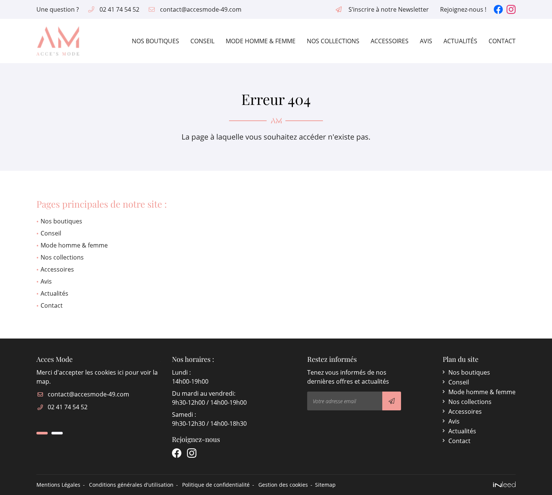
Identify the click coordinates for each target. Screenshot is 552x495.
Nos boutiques (155, 41)
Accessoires (390, 41)
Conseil (202, 41)
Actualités (460, 41)
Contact (502, 41)
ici (121, 372)
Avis (426, 41)
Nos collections (333, 41)
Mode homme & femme (261, 41)
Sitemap (325, 484)
